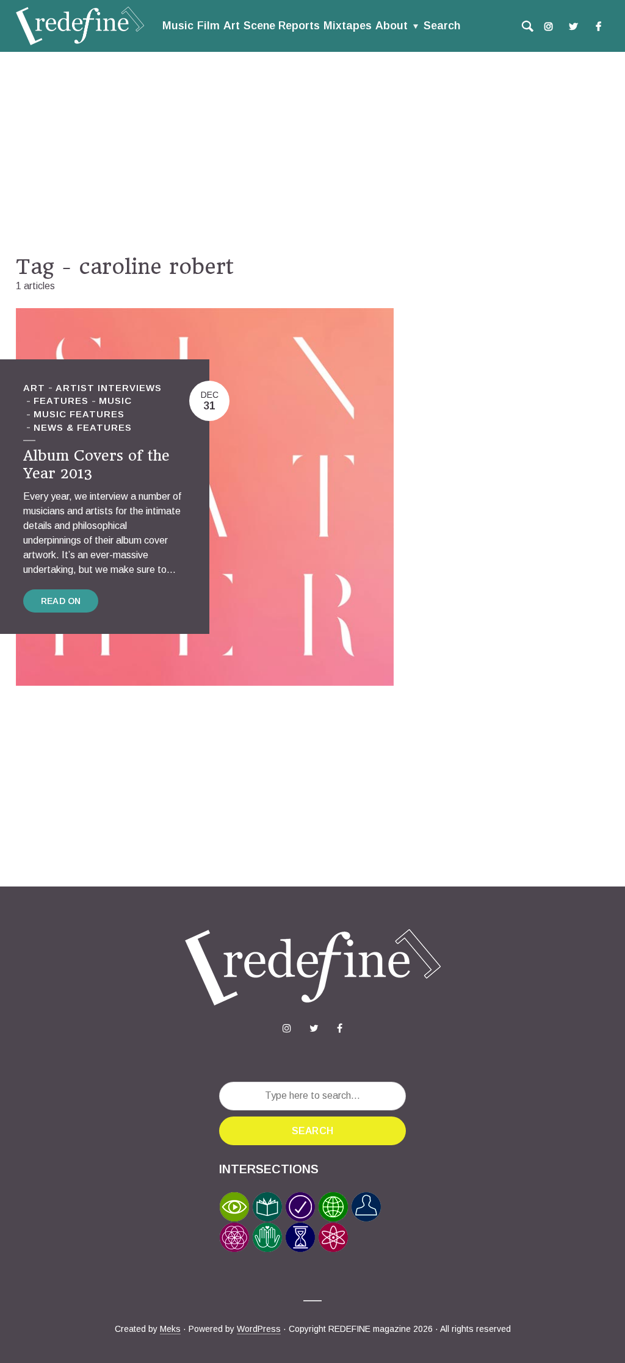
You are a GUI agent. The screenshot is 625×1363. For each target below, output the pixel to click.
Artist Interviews (109, 388)
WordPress (259, 1329)
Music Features (79, 414)
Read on (61, 601)
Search (442, 26)
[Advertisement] (312, 153)
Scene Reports (282, 26)
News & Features (83, 427)
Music (177, 26)
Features (61, 400)
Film (208, 26)
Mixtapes (347, 26)
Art (231, 26)
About (391, 26)
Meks (170, 1329)
